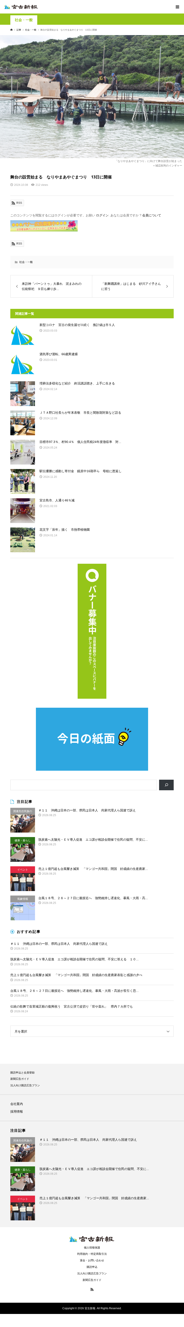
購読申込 (92, 1267)
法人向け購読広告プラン (25, 1085)
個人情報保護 (92, 1247)
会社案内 (16, 1104)
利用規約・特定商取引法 (92, 1253)
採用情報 (16, 1111)
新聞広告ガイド (19, 1078)
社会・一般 (24, 20)
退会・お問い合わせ (92, 1260)
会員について (151, 215)
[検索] (166, 785)
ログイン (102, 215)
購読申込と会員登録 (22, 1072)
